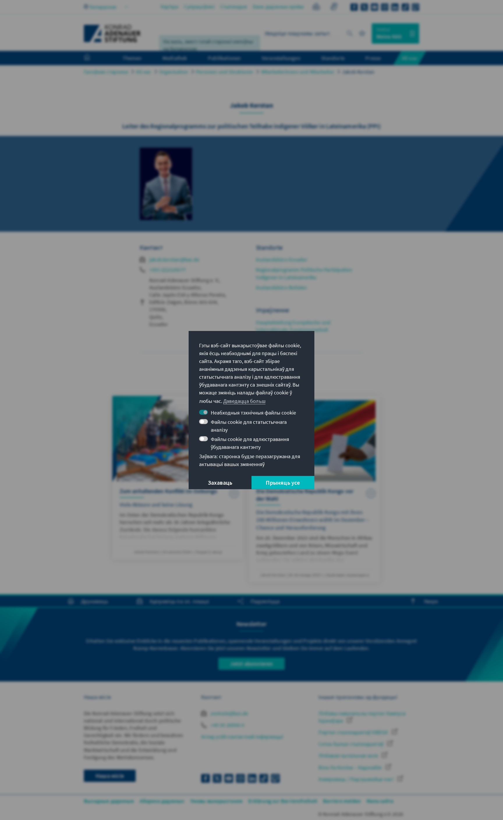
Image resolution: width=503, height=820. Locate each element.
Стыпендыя (233, 6)
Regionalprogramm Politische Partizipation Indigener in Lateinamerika (304, 273)
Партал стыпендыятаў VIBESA (353, 732)
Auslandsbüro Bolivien (281, 287)
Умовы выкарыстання (216, 801)
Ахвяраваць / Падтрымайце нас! (356, 779)
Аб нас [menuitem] (410, 57)
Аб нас (143, 71)
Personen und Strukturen (224, 71)
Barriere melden (342, 801)
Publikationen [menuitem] (224, 57)
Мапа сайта (379, 801)
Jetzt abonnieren (251, 663)
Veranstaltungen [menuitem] (281, 57)
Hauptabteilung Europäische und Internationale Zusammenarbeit (293, 326)
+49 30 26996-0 (226, 725)
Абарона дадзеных (162, 801)
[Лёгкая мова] (316, 7)
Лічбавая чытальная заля (348, 755)
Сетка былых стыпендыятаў (351, 744)
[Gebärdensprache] (334, 7)
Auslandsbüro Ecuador (281, 259)
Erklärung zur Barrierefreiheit (282, 801)
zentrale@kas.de (228, 713)
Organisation (173, 71)
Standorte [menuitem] (333, 57)
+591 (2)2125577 (167, 269)
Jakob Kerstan (358, 71)
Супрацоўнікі (199, 6)
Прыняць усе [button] (283, 482)
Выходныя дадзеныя (109, 801)
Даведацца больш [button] (244, 401)
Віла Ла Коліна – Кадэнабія (350, 767)
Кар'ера (169, 6)
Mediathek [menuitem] (174, 57)
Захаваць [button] (220, 482)
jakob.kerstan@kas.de (174, 259)
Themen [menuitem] (132, 57)
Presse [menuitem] (373, 57)
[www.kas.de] (112, 33)
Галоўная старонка (106, 71)
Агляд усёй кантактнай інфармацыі (242, 736)
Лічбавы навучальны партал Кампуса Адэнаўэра (361, 717)
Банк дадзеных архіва (278, 6)
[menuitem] (93, 58)
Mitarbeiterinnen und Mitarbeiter (297, 71)
